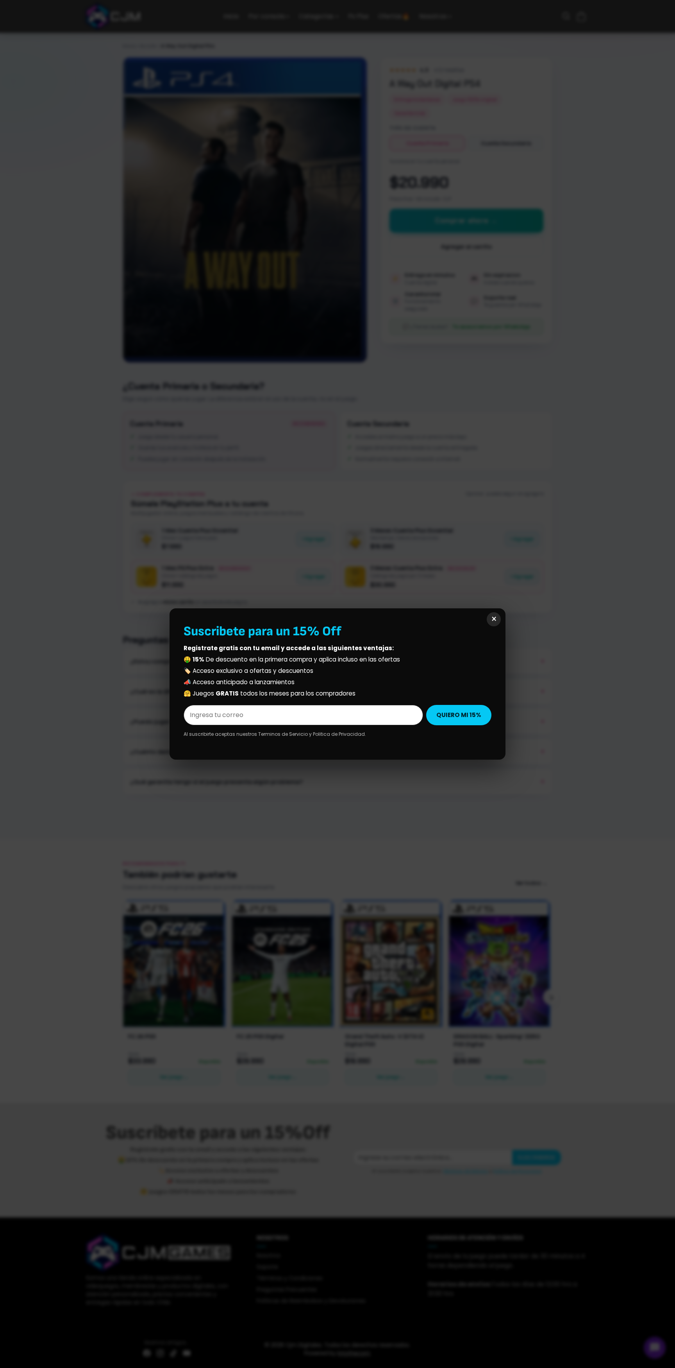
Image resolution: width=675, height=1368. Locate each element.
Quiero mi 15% (458, 715)
